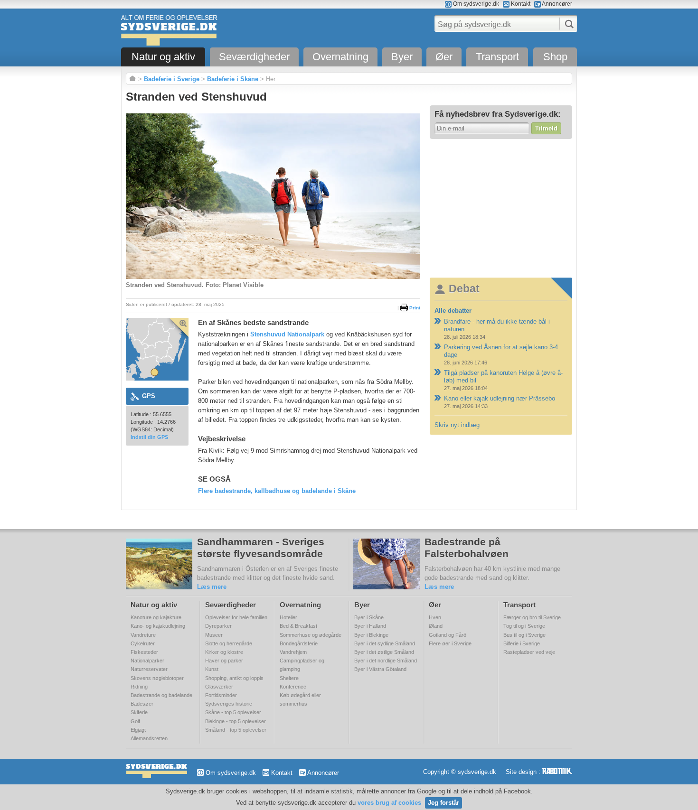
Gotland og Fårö (447, 635)
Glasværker (219, 686)
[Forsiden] (132, 79)
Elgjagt (138, 730)
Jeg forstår (443, 802)
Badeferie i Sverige (171, 79)
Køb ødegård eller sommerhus (300, 699)
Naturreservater (149, 669)
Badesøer (142, 704)
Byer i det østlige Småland (384, 652)
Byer (402, 57)
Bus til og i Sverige (524, 635)
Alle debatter (453, 310)
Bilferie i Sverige (521, 643)
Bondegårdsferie (299, 643)
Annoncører (556, 3)
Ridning (139, 686)
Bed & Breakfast (298, 626)
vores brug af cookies (389, 802)
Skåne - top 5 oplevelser (233, 712)
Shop (555, 57)
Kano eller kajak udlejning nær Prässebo (499, 398)
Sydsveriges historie (228, 704)
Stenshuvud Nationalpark (287, 334)
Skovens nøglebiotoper (157, 678)
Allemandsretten (149, 738)
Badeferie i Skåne (232, 79)
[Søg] (566, 24)
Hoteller (288, 617)
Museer (214, 635)
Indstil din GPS (149, 437)
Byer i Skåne (369, 617)
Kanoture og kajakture (156, 617)
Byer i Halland (370, 626)
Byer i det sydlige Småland (384, 643)
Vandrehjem (293, 652)
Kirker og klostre (224, 652)
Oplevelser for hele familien (236, 617)
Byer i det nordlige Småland (385, 660)
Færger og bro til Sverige (532, 617)
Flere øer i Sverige (450, 643)
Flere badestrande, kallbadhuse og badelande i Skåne (277, 490)
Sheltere (289, 678)
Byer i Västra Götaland (380, 669)
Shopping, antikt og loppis (234, 678)
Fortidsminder (221, 695)
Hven (435, 617)
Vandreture (143, 635)
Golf (135, 721)
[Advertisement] (501, 208)
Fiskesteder (144, 652)
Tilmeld (546, 128)
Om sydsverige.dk (475, 3)
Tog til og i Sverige (524, 626)
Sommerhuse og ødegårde (310, 635)
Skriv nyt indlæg (457, 424)
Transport (497, 57)
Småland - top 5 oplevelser (235, 730)
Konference (293, 686)
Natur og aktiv (163, 57)
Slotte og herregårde (228, 643)
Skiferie (139, 712)
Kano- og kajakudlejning (158, 626)
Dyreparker (218, 626)
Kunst (211, 669)
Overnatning (340, 57)
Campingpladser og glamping (302, 665)
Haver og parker (224, 660)
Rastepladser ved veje (529, 652)
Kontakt (519, 3)
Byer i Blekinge (371, 635)
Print (414, 307)
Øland (436, 626)
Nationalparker (147, 660)
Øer (444, 57)
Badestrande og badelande (161, 695)
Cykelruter (143, 643)
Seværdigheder (254, 57)
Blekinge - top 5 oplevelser (235, 721)
